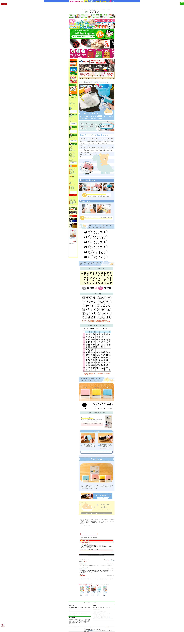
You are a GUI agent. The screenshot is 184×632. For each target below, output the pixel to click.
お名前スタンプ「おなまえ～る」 (72, 152)
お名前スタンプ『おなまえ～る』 (99, 81)
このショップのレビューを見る (110, 560)
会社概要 (91, 626)
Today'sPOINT (182, 3)
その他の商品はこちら (73, 111)
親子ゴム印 (71, 147)
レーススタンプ (72, 154)
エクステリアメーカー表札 (73, 173)
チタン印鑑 (71, 136)
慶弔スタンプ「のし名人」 (73, 153)
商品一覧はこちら (86, 81)
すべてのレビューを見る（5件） (110, 559)
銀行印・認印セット (72, 102)
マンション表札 (72, 172)
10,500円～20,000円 (73, 201)
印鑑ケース (71, 129)
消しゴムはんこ (72, 158)
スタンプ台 (71, 160)
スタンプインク (72, 159)
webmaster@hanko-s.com (90, 630)
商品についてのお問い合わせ (85, 537)
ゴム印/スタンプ (91, 81)
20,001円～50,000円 (73, 202)
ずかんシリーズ (91, 82)
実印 (70, 107)
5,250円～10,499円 (72, 200)
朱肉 (70, 128)
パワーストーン (72, 137)
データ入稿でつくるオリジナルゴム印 (72, 156)
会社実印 (71, 116)
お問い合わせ (107, 626)
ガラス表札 (71, 169)
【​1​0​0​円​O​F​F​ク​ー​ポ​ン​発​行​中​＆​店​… (93, 592)
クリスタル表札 (72, 188)
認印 (70, 109)
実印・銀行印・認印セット (72, 104)
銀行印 (71, 108)
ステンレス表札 (72, 171)
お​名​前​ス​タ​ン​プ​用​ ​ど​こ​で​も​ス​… (99, 592)
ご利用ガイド (76, 626)
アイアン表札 (72, 170)
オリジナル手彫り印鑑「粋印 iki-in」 (73, 138)
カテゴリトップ (81, 81)
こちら (81, 607)
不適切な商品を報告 (94, 537)
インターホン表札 (72, 180)
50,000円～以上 (72, 203)
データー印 (71, 148)
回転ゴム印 (71, 149)
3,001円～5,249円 (72, 199)
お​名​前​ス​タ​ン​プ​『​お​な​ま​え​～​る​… (82, 592)
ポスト (71, 183)
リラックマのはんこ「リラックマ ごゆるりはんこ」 (102, 82)
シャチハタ (71, 145)
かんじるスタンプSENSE (72, 150)
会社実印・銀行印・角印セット (73, 121)
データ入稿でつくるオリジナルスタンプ (72, 157)
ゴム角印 (71, 146)
